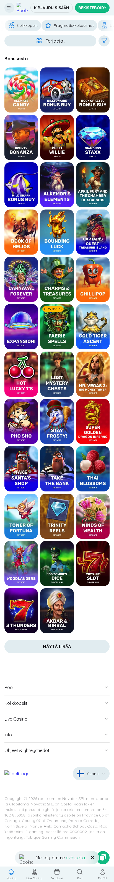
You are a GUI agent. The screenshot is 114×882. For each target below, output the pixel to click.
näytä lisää (57, 646)
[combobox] (91, 773)
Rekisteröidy (92, 7)
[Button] (9, 8)
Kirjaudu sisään (51, 7)
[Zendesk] (103, 857)
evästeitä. (76, 857)
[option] (22, 25)
